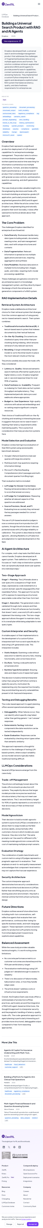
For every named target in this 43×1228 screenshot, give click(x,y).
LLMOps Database (5, 15)
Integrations (27, 1181)
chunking (6, 126)
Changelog (6, 1199)
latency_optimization (26, 123)
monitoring (30, 126)
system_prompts (17, 126)
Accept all (33, 1224)
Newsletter (27, 1199)
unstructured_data (9, 113)
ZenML (4, 1170)
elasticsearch (24, 132)
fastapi (14, 132)
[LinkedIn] (4, 1147)
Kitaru (4, 1174)
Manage (9, 1224)
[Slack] (14, 1147)
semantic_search (19, 116)
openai (19, 135)
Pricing (4, 1181)
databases (6, 129)
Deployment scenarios (31, 1177)
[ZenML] (8, 4)
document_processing (27, 107)
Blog (3, 1191)
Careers (26, 1191)
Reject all (20, 1224)
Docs (4, 1195)
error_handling (24, 120)
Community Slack (29, 1206)
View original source (11, 41)
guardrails (35, 129)
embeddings (7, 116)
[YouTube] (20, 1147)
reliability (6, 132)
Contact (26, 1203)
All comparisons (29, 1170)
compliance (25, 129)
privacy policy (26, 1219)
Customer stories (8, 1206)
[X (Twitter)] (9, 1147)
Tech (4, 100)
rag (38, 113)
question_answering (9, 107)
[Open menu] (39, 4)
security (15, 129)
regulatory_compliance (26, 113)
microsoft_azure (8, 135)
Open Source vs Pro (30, 1174)
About (25, 1195)
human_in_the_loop (9, 123)
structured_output (9, 110)
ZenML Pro (8, 1177)
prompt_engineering (9, 120)
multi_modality (24, 110)
